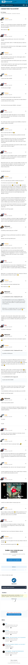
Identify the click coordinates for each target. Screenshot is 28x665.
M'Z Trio (7, 630)
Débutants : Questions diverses (13, 13)
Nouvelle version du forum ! (8, 587)
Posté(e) (8, 19)
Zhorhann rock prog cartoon (11, 626)
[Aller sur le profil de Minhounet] (2, 227)
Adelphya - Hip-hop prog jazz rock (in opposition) (15, 637)
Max (8, 645)
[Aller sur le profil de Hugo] (2, 75)
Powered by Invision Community (14, 663)
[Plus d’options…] (25, 19)
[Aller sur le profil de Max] (2, 35)
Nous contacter (14, 660)
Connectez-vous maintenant (14, 559)
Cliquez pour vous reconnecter (14, 614)
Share (14, 566)
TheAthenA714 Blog (9, 646)
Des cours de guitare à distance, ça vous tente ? (15, 644)
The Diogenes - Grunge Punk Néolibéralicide (14, 651)
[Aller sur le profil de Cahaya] (2, 19)
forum (21, 596)
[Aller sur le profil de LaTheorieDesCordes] (4, 624)
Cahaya (4, 12)
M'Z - (6, 623)
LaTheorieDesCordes (11, 625)
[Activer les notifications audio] (25, 592)
